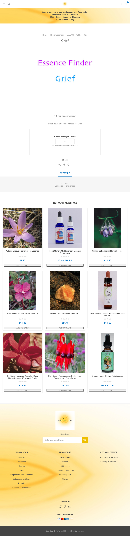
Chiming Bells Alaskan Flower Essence (108, 251)
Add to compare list (67, 116)
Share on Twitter (59, 165)
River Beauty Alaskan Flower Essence (22, 313)
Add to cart (22, 265)
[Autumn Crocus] (22, 228)
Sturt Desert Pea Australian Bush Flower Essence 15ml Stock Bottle (65, 377)
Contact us (21, 462)
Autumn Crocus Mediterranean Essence (22, 251)
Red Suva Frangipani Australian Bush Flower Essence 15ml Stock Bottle (22, 377)
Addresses (65, 466)
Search (22, 466)
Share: (65, 160)
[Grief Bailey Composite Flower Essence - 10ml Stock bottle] (107, 290)
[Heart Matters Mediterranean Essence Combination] (65, 228)
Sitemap (21, 457)
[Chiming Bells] (107, 228)
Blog (21, 470)
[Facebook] (65, 507)
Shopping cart (65, 475)
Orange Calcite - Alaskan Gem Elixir (65, 313)
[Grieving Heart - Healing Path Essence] (107, 353)
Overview (65, 173)
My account (65, 457)
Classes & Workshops (21, 487)
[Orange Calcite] (65, 290)
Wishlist (65, 479)
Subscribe (85, 440)
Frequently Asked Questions (21, 475)
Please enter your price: (65, 137)
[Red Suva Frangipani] (22, 353)
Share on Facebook (64, 165)
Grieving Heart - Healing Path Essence (107, 376)
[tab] (65, 173)
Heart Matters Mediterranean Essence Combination (65, 252)
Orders (65, 462)
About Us (22, 483)
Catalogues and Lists (21, 479)
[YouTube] (70, 507)
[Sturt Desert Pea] (65, 353)
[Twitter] (60, 507)
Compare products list (65, 470)
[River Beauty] (22, 290)
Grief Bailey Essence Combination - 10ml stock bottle (108, 314)
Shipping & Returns (108, 462)
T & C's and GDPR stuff (108, 457)
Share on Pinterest (68, 165)
